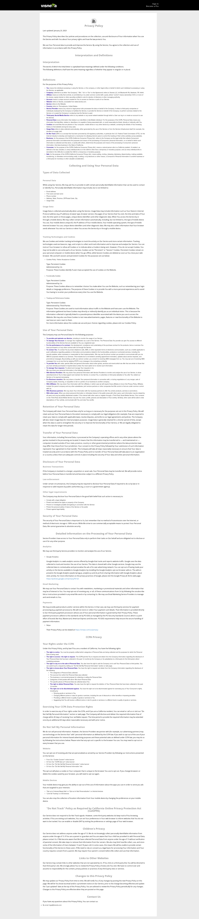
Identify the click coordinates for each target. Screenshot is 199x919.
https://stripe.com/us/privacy (86, 630)
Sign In (155, 4)
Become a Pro (152, 6)
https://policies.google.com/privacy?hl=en (62, 579)
